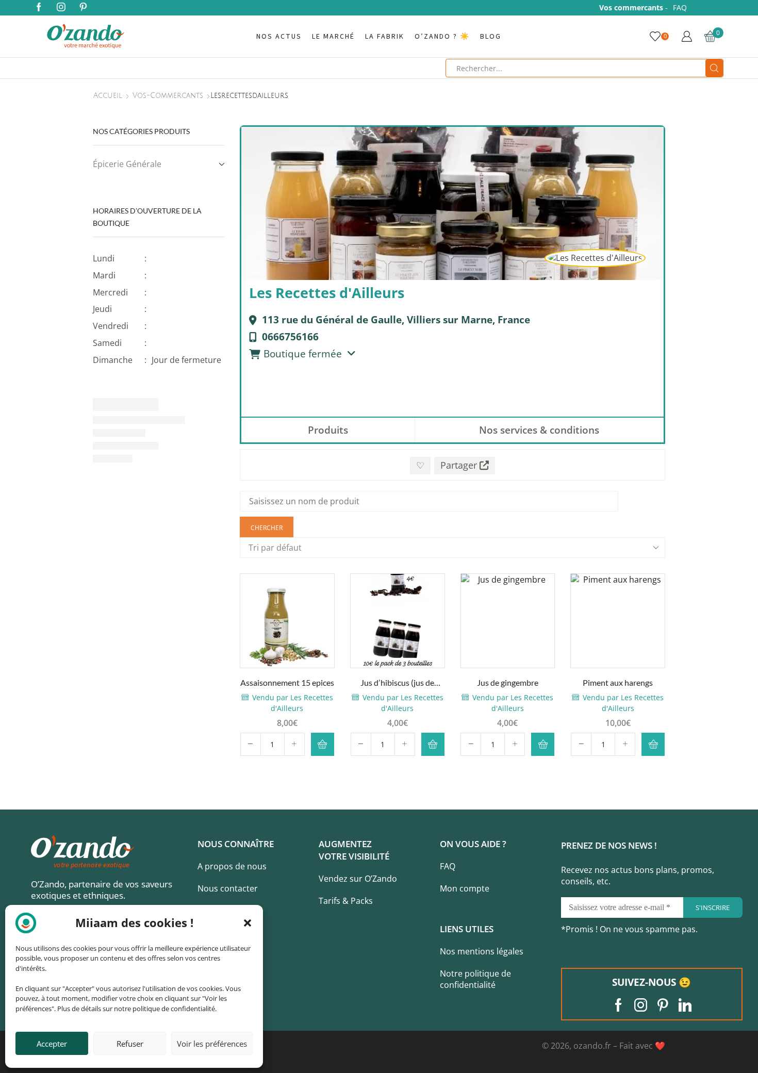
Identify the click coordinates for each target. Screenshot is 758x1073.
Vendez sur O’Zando (358, 878)
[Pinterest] (83, 8)
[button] (247, 923)
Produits (328, 430)
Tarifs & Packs (346, 900)
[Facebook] (39, 8)
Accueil (107, 96)
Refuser (130, 1043)
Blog (490, 36)
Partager (460, 465)
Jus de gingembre (507, 682)
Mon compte (464, 888)
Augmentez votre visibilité (354, 850)
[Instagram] (61, 8)
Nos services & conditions (539, 430)
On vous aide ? (473, 844)
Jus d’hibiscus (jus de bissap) (397, 683)
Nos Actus (279, 36)
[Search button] (714, 68)
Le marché (333, 36)
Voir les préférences (212, 1043)
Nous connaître (235, 844)
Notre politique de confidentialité (475, 979)
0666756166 (290, 336)
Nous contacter (227, 888)
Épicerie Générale (127, 164)
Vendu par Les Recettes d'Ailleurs (292, 702)
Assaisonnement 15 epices (287, 682)
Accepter (52, 1043)
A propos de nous (232, 866)
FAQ (680, 7)
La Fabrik (384, 36)
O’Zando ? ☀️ (442, 36)
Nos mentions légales (481, 951)
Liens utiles (466, 929)
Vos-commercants (168, 96)
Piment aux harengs (618, 682)
